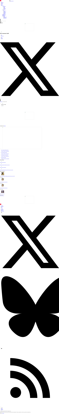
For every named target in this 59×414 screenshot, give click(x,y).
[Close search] (0, 20)
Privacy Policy (2, 211)
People (4, 9)
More (1, 5)
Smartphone (5, 12)
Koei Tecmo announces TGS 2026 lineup (3, 167)
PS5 (1, 35)
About (4, 16)
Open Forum (3, 15)
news (1, 37)
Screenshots (3, 14)
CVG (1, 408)
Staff (1, 210)
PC (1, 4)
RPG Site (2, 409)
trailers (2, 38)
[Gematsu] (4, 204)
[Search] (0, 19)
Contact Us (2, 209)
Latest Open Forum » (2, 195)
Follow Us (5, 17)
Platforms (5, 6)
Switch (4, 11)
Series (4, 7)
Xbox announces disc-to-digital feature (3, 162)
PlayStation (2, 2)
